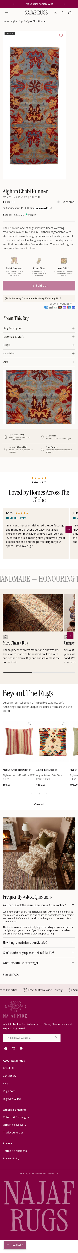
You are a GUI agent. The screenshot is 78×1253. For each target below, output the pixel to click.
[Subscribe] (56, 1038)
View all (39, 804)
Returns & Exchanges (16, 1117)
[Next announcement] (65, 4)
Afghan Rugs (17, 21)
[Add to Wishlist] (61, 35)
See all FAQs (11, 975)
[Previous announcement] (13, 4)
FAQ (5, 1083)
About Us (8, 1068)
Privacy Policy (11, 1158)
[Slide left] (31, 794)
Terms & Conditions (15, 1150)
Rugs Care (9, 1091)
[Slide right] (47, 794)
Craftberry (52, 1173)
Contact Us (9, 1075)
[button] (6, 12)
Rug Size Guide (12, 1099)
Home (6, 21)
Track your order (13, 1132)
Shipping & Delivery (14, 1124)
